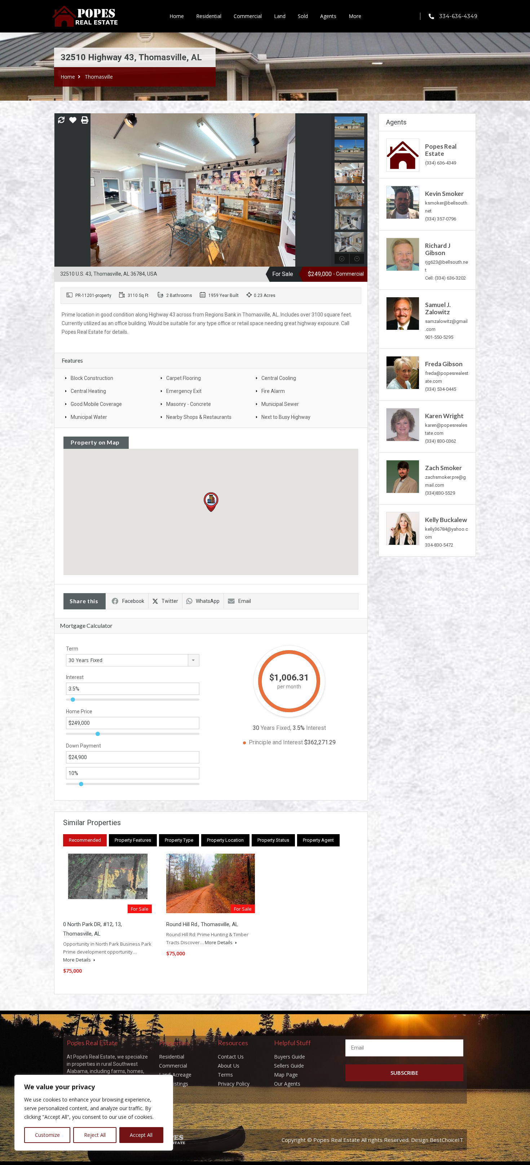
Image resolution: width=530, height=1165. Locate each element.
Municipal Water (89, 417)
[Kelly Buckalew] (402, 528)
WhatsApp (208, 601)
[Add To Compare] (61, 120)
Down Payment (83, 746)
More (355, 16)
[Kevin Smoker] (402, 202)
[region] (93, 1113)
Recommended (85, 840)
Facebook (133, 601)
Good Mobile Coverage (96, 404)
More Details (77, 959)
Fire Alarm (273, 391)
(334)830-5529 (440, 493)
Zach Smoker (443, 468)
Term (72, 649)
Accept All (141, 1134)
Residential (208, 16)
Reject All (95, 1134)
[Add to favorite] (72, 123)
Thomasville (99, 76)
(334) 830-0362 (440, 441)
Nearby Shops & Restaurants (198, 417)
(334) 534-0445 (440, 389)
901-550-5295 (439, 337)
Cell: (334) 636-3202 (445, 278)
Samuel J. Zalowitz (438, 308)
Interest (75, 677)
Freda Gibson (444, 364)
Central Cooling (278, 378)
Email (244, 601)
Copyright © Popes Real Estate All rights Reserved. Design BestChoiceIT (372, 1139)
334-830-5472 (439, 545)
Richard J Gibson (437, 249)
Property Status (273, 840)
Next (325, 190)
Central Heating (88, 391)
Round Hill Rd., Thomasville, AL (202, 924)
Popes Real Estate (440, 150)
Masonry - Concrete (188, 404)
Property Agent (318, 840)
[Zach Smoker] (402, 476)
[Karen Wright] (402, 424)
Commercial (248, 16)
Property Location (225, 840)
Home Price (79, 711)
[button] (218, 512)
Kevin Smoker (444, 193)
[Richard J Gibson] (402, 254)
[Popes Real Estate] (402, 154)
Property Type (179, 840)
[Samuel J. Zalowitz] (402, 313)
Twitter (170, 601)
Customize (47, 1134)
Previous (60, 190)
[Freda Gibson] (402, 372)
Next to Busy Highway (285, 417)
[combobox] (132, 660)
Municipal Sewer (280, 404)
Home (176, 16)
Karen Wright (444, 416)
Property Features (133, 840)
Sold (303, 16)
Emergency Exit (184, 391)
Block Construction (92, 378)
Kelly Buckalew (446, 520)
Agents (328, 16)
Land (280, 16)
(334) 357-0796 (440, 219)
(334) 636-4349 (440, 163)
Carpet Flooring (183, 378)
